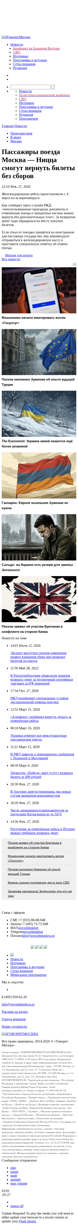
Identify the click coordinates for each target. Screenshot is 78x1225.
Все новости (11, 259)
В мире (15, 137)
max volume (18, 1183)
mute (13, 1175)
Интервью (20, 56)
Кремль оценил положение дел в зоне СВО (39, 882)
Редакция (20, 68)
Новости (16, 44)
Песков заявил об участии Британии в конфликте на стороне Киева (35, 845)
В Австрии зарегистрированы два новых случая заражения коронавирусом (40, 793)
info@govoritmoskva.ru (38, 935)
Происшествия (21, 133)
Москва (16, 141)
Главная (7, 126)
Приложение (28, 118)
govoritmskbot (28, 928)
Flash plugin (27, 1221)
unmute (15, 1179)
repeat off (16, 1206)
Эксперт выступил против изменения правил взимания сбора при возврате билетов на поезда (38, 657)
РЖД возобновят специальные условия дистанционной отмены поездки (39, 700)
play (13, 1168)
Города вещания (14, 1019)
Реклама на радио (15, 1012)
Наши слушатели (14, 1026)
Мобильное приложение (28, 975)
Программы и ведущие (30, 60)
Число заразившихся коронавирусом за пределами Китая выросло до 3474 (39, 812)
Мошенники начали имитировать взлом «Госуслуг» (36, 858)
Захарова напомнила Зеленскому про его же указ (40, 893)
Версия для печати (19, 255)
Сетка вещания (24, 64)
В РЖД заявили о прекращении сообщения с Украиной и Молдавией (42, 756)
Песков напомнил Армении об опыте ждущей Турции (34, 872)
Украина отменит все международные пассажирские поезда (38, 737)
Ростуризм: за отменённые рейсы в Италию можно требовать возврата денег (42, 831)
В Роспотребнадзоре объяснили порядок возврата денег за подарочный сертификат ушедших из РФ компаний (41, 679)
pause (14, 1171)
